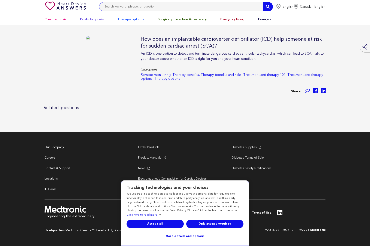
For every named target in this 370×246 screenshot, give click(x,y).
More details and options (185, 236)
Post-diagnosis (92, 19)
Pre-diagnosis (55, 19)
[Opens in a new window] (315, 91)
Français (264, 19)
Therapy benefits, (186, 75)
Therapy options (130, 19)
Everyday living (232, 19)
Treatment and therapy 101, (264, 75)
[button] (285, 7)
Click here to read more (142, 215)
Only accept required (214, 223)
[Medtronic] (66, 6)
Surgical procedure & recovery (182, 19)
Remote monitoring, (156, 75)
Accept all (155, 223)
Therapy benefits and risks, (221, 75)
